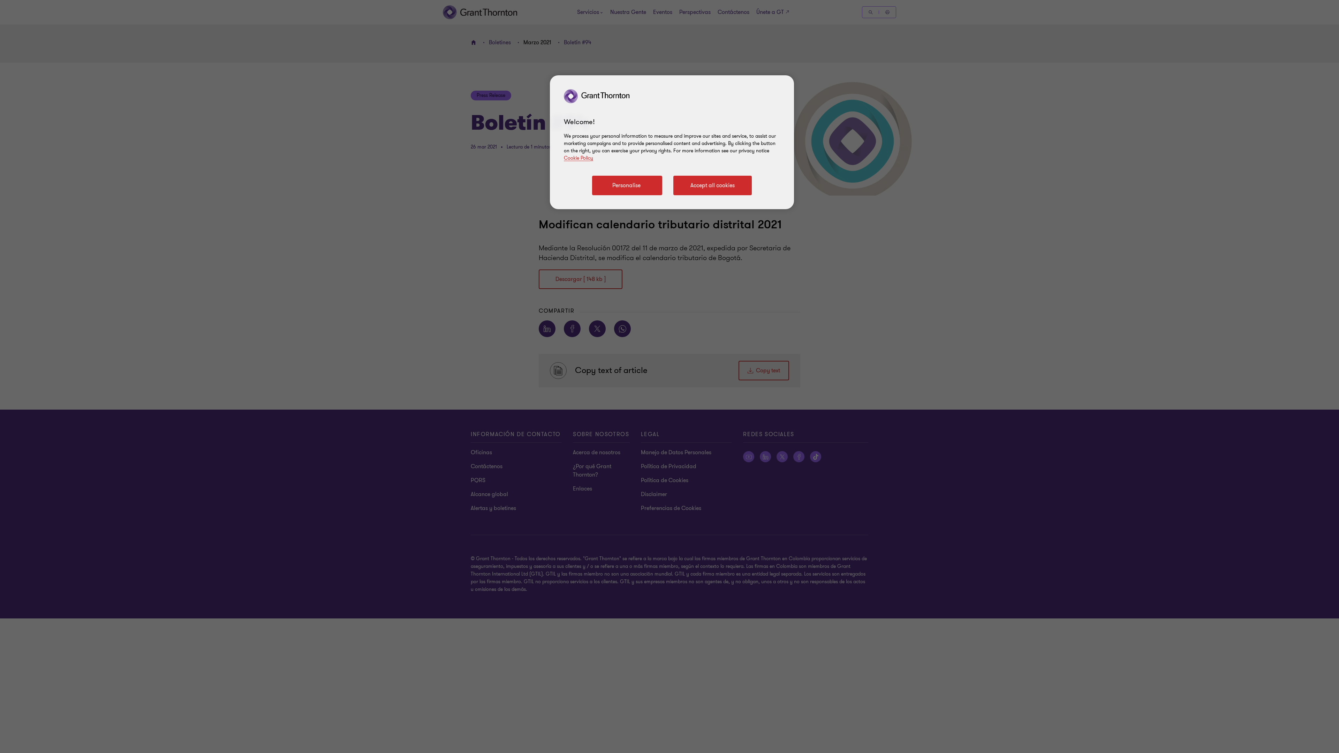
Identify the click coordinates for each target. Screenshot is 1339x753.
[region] (672, 142)
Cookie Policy (578, 158)
